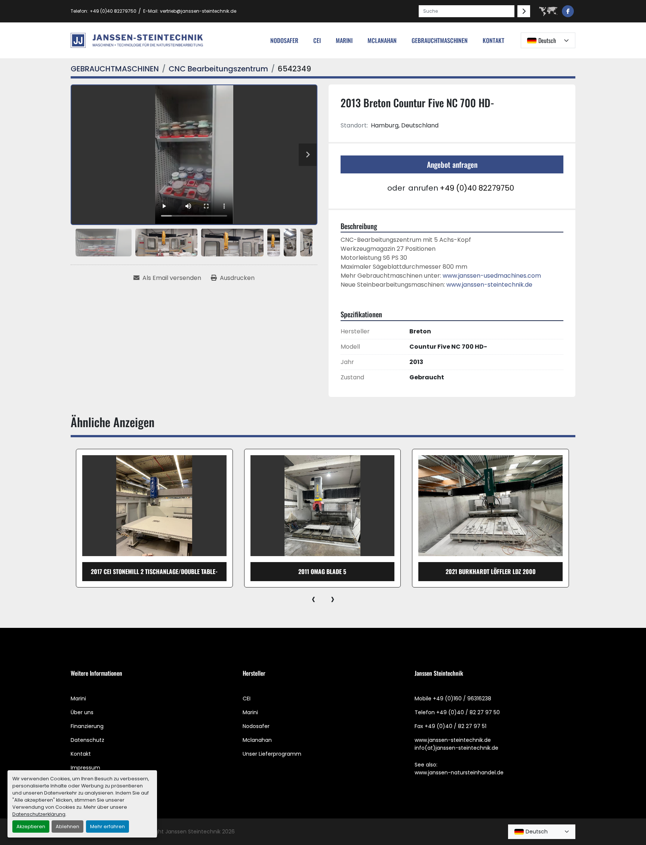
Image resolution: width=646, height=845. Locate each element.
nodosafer (284, 40)
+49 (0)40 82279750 (113, 11)
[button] (439, 40)
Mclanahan (257, 740)
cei (317, 40)
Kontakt (493, 40)
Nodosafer (256, 726)
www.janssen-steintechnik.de (489, 284)
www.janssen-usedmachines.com (492, 275)
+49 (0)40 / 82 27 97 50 (468, 712)
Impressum (85, 767)
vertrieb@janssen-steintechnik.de (198, 11)
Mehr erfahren (107, 826)
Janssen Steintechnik (193, 831)
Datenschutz (87, 740)
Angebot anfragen (452, 164)
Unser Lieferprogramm (272, 754)
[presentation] (313, 599)
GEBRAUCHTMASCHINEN (440, 40)
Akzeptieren (30, 826)
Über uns (82, 712)
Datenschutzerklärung (38, 814)
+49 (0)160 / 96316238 (462, 698)
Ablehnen (67, 826)
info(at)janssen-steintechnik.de (456, 748)
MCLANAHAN (382, 40)
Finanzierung (87, 726)
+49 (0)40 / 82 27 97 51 (455, 726)
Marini (344, 40)
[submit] (523, 11)
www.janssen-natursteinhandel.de (459, 772)
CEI (246, 698)
